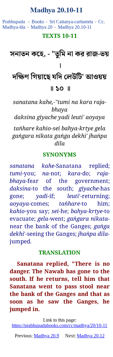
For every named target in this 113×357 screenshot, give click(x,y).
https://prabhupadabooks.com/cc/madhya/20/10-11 (59, 325)
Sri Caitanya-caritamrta (71, 21)
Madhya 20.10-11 (75, 27)
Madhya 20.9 (46, 335)
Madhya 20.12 (91, 335)
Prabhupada (13, 21)
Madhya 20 (41, 27)
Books (38, 21)
